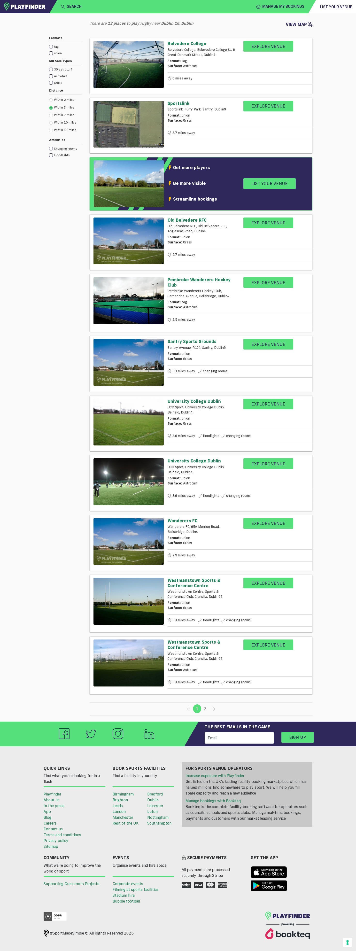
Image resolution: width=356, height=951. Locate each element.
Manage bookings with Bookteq (213, 800)
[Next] (214, 709)
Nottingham (158, 817)
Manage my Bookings (283, 6)
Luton (152, 811)
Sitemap (51, 846)
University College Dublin (194, 401)
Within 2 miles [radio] (64, 99)
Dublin (153, 799)
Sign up (297, 737)
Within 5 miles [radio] (64, 107)
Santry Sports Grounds (192, 341)
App (47, 811)
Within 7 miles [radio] (64, 115)
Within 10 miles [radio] (65, 122)
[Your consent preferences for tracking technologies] (347, 942)
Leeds (118, 805)
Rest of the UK (126, 823)
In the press (54, 805)
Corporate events (128, 883)
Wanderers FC (182, 520)
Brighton (120, 799)
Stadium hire (124, 895)
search (74, 6)
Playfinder (52, 794)
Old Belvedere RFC (187, 220)
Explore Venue (268, 46)
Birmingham (123, 794)
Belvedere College (187, 43)
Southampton (159, 823)
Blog (47, 817)
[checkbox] (65, 46)
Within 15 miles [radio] (65, 130)
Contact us (53, 828)
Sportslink (178, 103)
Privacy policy (56, 840)
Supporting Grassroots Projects (71, 883)
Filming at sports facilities (136, 889)
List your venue (336, 6)
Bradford (155, 794)
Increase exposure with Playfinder (215, 775)
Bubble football (126, 901)
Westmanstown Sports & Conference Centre (194, 582)
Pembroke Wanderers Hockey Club (199, 282)
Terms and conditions (62, 834)
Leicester (155, 805)
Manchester (123, 817)
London (119, 811)
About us (52, 799)
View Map (297, 24)
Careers (50, 823)
